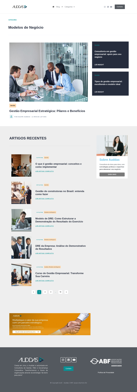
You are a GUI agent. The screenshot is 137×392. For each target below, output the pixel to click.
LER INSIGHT (99, 65)
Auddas (46, 267)
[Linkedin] (108, 7)
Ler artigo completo (44, 171)
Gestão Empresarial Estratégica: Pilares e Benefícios (47, 111)
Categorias (69, 7)
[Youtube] (111, 7)
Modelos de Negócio (50, 212)
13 (61, 291)
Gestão (12, 105)
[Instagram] (105, 7)
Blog (58, 7)
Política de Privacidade (106, 373)
